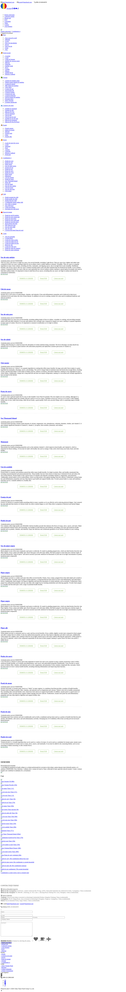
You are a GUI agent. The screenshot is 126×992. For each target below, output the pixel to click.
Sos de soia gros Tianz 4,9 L (9, 792)
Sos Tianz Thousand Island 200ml (11, 834)
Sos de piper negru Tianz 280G (10, 851)
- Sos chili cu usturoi (10, 204)
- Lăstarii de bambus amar (11, 80)
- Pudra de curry (9, 172)
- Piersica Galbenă (9, 74)
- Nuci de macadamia (10, 43)
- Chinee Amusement (7, 971)
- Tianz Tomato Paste (7, 966)
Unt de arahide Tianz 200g (8, 827)
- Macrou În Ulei (9, 112)
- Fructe (3, 957)
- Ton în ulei (8, 115)
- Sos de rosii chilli (9, 227)
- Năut (6, 135)
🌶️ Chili (3, 194)
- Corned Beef (8, 238)
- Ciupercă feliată (9, 92)
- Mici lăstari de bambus (11, 85)
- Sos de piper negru (10, 166)
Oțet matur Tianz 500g (7, 806)
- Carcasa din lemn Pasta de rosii (13, 230)
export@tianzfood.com (25, 2)
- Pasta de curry (8, 171)
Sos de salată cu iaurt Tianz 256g (10, 844)
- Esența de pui (8, 167)
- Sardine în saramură (10, 108)
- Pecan (6, 44)
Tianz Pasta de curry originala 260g (11, 855)
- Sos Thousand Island (10, 181)
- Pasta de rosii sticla (10, 218)
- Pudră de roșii (8, 161)
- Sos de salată (8, 184)
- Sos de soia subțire (10, 186)
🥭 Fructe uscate (6, 53)
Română (9, 8)
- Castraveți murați (9, 84)
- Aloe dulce (8, 87)
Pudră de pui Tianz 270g (8, 802)
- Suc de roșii (8, 228)
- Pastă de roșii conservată (11, 217)
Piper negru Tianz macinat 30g (10, 809)
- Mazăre (7, 131)
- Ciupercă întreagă (9, 95)
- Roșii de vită (8, 245)
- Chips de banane (9, 59)
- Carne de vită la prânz (11, 240)
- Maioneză (7, 176)
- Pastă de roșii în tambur (11, 215)
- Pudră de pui (8, 169)
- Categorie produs (6, 946)
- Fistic (6, 48)
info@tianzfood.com (8, 2)
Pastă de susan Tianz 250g (8, 823)
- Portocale (7, 154)
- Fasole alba (8, 136)
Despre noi (7, 18)
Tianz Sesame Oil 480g (7, 781)
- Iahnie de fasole (9, 130)
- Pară (6, 148)
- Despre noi (4, 944)
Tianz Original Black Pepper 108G (11, 848)
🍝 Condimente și (6, 158)
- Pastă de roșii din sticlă (11, 222)
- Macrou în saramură (10, 120)
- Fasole (3, 954)
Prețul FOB (43, 278)
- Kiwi (6, 67)
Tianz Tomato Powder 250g (9, 785)
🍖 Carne (3, 233)
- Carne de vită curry (10, 246)
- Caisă (6, 57)
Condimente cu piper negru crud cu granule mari (15, 872)
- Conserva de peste (6, 956)
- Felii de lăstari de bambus (12, 97)
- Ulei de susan (8, 187)
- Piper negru (8, 164)
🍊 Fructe (4, 140)
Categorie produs (9, 16)
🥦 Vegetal (4, 77)
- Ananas (7, 149)
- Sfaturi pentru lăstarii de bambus (14, 82)
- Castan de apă (8, 89)
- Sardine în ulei (9, 110)
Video (6, 23)
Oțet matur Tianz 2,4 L (7, 788)
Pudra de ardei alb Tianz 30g (9, 813)
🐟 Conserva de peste (7, 105)
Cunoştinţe (7, 21)
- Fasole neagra (8, 128)
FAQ (5, 20)
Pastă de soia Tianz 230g (8, 841)
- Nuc (6, 49)
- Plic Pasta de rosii (9, 225)
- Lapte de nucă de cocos (11, 143)
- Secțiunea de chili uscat (11, 209)
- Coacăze (7, 56)
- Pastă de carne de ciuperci (12, 248)
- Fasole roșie (8, 133)
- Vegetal (3, 961)
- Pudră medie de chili (10, 199)
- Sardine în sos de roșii (11, 118)
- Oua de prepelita (9, 236)
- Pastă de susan (9, 179)
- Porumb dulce (8, 99)
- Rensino (3, 967)
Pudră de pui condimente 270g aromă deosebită (14, 869)
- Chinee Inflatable (6, 969)
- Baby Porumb (8, 100)
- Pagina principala (6, 942)
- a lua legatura (5, 947)
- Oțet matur (7, 191)
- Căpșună (7, 151)
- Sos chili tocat (8, 205)
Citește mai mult (58, 278)
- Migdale (7, 39)
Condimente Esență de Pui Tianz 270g (12, 837)
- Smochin (7, 64)
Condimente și (16, 31)
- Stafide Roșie (8, 72)
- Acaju (6, 41)
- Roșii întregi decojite (10, 223)
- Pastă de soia (8, 162)
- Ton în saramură (9, 113)
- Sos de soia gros (9, 189)
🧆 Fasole (4, 125)
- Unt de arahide (9, 177)
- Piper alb (7, 182)
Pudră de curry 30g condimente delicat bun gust (15, 858)
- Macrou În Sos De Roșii (11, 122)
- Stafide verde (8, 66)
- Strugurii (7, 146)
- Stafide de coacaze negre (12, 61)
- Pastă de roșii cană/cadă (11, 220)
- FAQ (3, 949)
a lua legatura (8, 26)
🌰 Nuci (3, 35)
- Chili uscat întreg (9, 207)
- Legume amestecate (10, 102)
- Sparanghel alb (9, 90)
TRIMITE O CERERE (26, 278)
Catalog (6, 25)
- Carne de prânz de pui (11, 241)
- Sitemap (3, 951)
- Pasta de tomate (6, 959)
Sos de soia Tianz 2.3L (7, 795)
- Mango (6, 71)
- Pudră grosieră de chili (11, 197)
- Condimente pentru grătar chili (13, 202)
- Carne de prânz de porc (11, 243)
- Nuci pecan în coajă (10, 38)
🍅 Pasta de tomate (6, 212)
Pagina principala (9, 15)
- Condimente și (5, 962)
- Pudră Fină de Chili (10, 200)
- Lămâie (7, 69)
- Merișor (7, 62)
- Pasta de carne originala (11, 250)
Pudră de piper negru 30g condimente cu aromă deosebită (17, 862)
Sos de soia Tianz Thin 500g (9, 816)
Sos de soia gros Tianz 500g (9, 820)
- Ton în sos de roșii (10, 117)
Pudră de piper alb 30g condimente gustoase (13, 865)
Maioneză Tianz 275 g (7, 830)
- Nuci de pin (8, 46)
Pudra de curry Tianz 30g (8, 799)
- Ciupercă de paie (9, 94)
